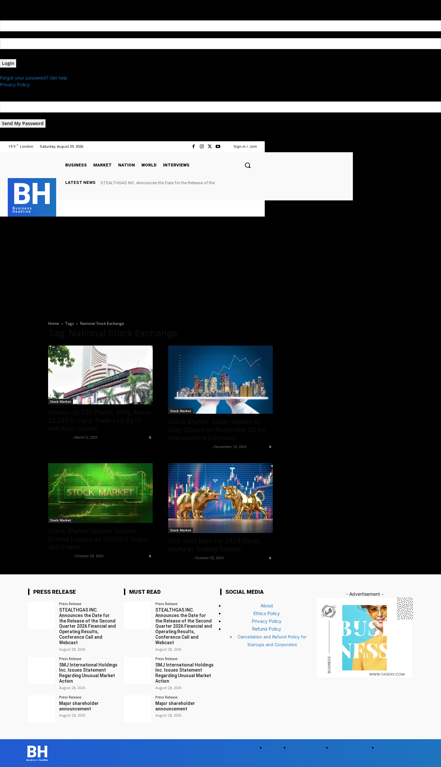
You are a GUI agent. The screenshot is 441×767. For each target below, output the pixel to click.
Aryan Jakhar (60, 555)
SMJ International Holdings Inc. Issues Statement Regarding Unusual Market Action (88, 673)
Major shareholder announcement (79, 706)
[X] (210, 147)
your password (15, 56)
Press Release (70, 603)
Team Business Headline (189, 446)
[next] (256, 182)
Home (53, 323)
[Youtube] (218, 147)
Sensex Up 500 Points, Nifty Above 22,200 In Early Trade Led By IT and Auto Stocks (99, 420)
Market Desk (59, 437)
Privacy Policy (15, 84)
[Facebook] (194, 147)
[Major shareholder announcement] (41, 708)
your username (15, 34)
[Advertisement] (220, 265)
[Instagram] (202, 147)
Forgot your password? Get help (33, 77)
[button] (247, 165)
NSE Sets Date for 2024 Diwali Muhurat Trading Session (214, 545)
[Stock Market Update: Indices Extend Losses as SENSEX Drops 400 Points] (100, 493)
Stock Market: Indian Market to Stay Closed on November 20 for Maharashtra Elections (217, 430)
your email (11, 116)
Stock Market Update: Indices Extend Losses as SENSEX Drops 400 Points (98, 539)
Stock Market (60, 401)
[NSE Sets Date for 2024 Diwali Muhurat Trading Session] (220, 498)
